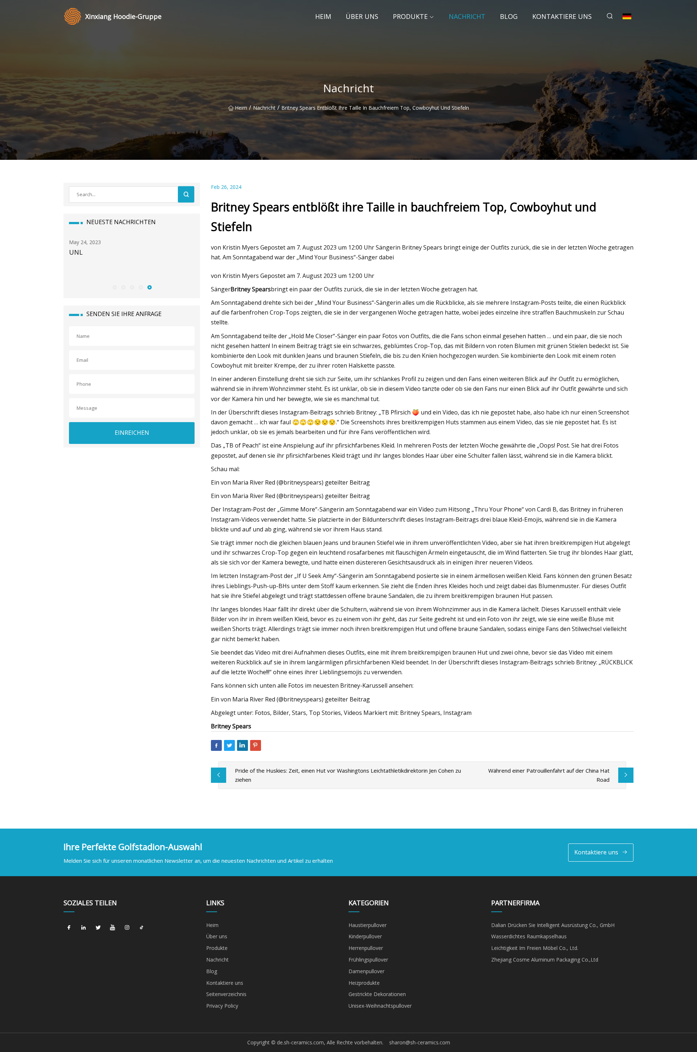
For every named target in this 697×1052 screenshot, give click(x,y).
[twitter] (98, 927)
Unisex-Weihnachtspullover (380, 1005)
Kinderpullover (365, 936)
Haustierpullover (367, 925)
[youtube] (112, 927)
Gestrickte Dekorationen (377, 994)
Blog (509, 16)
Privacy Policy (222, 1005)
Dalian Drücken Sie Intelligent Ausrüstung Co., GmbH (553, 925)
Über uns (362, 16)
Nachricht (467, 16)
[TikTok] (141, 927)
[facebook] (69, 927)
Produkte (410, 16)
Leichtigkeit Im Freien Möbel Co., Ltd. (534, 947)
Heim (323, 16)
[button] (114, 287)
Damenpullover (366, 971)
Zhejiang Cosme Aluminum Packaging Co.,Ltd (544, 959)
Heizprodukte (364, 982)
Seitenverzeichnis (226, 994)
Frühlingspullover (368, 959)
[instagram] (127, 927)
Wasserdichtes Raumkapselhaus (529, 936)
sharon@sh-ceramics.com (419, 1042)
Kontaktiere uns (562, 16)
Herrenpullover (365, 947)
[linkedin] (83, 927)
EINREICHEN (132, 433)
